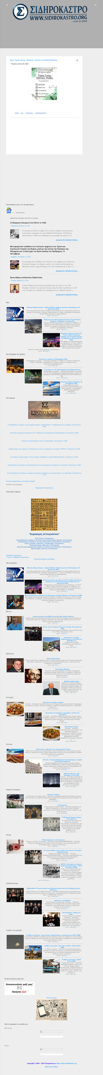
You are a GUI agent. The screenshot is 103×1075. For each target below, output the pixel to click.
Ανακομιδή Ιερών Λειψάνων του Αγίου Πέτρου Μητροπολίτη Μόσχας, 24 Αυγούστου (44, 540)
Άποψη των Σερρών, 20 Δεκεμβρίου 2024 (53, 359)
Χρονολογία (49, 488)
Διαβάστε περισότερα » (67, 240)
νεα (22, 113)
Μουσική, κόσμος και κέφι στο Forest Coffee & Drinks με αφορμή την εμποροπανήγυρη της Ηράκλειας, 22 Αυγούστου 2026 (71, 337)
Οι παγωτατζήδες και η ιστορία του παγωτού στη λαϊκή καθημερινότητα (62, 851)
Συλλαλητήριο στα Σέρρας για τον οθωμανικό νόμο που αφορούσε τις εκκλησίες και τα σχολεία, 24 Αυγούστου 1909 (44, 465)
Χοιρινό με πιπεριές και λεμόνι (53, 702)
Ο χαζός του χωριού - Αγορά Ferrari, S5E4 (71, 960)
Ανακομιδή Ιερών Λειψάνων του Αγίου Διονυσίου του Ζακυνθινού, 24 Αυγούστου (44, 542)
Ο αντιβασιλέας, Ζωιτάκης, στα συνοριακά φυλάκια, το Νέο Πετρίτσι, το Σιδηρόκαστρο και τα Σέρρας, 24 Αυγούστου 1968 (44, 425)
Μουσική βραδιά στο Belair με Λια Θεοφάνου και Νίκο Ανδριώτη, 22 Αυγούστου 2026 (53, 595)
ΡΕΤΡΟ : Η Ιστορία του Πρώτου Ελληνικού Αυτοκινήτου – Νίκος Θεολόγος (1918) (71, 865)
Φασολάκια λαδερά (71, 726)
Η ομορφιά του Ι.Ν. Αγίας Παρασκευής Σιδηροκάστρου (62, 369)
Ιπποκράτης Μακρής (62, 669)
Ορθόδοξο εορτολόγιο (13, 555)
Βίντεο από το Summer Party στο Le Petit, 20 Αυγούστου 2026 (62, 627)
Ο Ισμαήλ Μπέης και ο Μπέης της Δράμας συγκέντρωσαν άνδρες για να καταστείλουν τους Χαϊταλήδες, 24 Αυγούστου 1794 (44, 473)
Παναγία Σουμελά (53, 794)
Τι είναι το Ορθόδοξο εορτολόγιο (17, 557)
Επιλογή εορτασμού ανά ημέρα (44, 559)
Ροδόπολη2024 (41, 113)
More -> (57, 315)
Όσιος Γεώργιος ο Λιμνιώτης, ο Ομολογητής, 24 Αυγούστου (44, 543)
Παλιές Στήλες (51, 998)
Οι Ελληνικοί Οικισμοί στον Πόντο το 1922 (28, 223)
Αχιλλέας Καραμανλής (71, 681)
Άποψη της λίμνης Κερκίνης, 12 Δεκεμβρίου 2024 (71, 382)
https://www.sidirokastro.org (67, 1063)
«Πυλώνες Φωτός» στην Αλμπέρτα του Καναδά (71, 774)
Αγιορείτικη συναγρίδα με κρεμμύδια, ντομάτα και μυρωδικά (62, 713)
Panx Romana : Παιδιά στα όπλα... (71, 913)
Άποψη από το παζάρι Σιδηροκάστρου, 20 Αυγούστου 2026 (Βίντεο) (71, 639)
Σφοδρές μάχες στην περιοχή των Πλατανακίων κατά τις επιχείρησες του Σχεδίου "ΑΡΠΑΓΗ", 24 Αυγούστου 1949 (44, 449)
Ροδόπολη (29, 113)
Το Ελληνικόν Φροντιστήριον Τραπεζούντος (71, 818)
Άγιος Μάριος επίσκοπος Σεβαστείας (26, 277)
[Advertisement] (90, 56)
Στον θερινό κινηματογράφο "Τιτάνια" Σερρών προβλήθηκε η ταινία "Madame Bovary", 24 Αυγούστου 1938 (44, 457)
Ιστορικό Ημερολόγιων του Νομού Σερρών (20, 481)
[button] (77, 60)
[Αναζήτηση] (95, 5)
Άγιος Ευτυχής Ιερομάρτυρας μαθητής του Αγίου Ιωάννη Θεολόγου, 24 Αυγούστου (44, 547)
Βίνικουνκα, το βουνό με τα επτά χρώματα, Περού (53, 749)
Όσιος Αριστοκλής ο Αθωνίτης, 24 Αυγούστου (44, 545)
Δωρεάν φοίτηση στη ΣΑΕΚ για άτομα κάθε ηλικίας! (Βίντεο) (53, 616)
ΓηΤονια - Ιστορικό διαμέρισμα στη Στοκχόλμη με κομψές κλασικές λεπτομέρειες (62, 760)
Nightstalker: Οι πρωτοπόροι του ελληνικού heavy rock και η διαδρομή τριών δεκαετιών (53, 889)
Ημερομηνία (40, 488)
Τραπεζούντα (62, 805)
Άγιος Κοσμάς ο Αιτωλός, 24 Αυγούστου (44, 548)
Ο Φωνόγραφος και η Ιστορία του (53, 840)
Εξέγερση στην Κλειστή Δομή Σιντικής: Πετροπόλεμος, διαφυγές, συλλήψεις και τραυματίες (62, 320)
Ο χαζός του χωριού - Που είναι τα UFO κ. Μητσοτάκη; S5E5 (62, 946)
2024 (16, 113)
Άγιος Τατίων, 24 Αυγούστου (44, 538)
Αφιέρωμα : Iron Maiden (62, 900)
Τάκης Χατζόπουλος (53, 658)
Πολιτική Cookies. (51, 1067)
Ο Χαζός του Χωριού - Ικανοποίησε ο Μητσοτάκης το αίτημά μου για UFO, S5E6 (53, 935)
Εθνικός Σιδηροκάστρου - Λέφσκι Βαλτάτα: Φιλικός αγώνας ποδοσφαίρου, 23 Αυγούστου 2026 (53, 308)
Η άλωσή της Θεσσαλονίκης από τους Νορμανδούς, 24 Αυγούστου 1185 (44, 441)
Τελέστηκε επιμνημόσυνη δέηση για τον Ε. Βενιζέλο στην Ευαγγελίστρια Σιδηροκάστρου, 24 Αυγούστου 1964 (44, 433)
